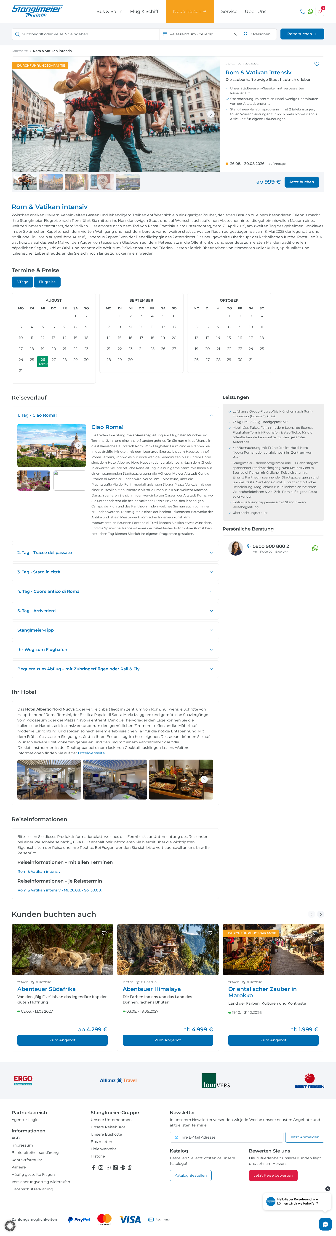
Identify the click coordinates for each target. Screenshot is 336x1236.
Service (229, 11)
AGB (16, 1138)
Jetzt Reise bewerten (273, 1175)
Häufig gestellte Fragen (33, 1174)
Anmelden (305, 1137)
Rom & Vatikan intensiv (39, 871)
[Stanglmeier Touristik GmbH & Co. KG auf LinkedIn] (115, 1167)
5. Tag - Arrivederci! (37, 610)
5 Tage (22, 282)
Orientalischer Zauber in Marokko (262, 992)
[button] (10, 1226)
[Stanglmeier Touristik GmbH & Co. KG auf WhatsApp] (130, 1167)
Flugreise (47, 282)
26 (43, 362)
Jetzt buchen (301, 182)
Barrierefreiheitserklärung (35, 1152)
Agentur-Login (25, 1120)
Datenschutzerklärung (32, 1189)
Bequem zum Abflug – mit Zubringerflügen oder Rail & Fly (78, 669)
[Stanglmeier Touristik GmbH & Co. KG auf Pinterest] (122, 1167)
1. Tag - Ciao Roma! (37, 415)
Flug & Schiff (144, 11)
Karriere (19, 1167)
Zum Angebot (62, 1040)
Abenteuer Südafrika (46, 989)
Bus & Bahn (109, 11)
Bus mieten (101, 1141)
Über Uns (256, 11)
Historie (98, 1156)
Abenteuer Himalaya (152, 989)
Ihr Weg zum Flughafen (42, 649)
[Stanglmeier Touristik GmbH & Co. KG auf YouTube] (108, 1167)
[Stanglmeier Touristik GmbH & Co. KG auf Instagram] (101, 1167)
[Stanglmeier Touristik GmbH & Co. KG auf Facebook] (93, 1167)
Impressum (22, 1145)
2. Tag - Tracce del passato (44, 552)
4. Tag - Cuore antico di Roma (48, 591)
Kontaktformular (27, 1160)
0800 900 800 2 (271, 546)
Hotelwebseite (91, 753)
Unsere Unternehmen (111, 1120)
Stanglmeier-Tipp (35, 630)
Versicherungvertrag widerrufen (41, 1182)
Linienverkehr (103, 1149)
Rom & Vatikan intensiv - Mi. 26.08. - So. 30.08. (60, 890)
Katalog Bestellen (191, 1175)
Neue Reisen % (190, 11)
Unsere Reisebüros (108, 1127)
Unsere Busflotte (106, 1134)
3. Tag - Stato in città (38, 572)
